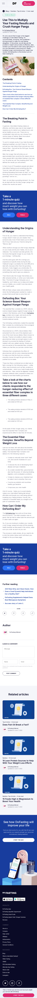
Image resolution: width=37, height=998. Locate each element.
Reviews (5, 920)
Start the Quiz (19, 840)
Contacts (5, 931)
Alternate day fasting (8, 967)
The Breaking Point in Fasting (12, 83)
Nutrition (13, 11)
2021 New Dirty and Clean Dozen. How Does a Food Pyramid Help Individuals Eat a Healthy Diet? (19, 591)
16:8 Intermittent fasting (9, 964)
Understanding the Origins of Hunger (14, 86)
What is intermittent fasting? (10, 956)
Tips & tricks (21, 11)
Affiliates (5, 936)
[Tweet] (5, 613)
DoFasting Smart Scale (9, 914)
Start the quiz (19, 995)
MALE (8, 215)
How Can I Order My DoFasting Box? (14, 109)
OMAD (4, 961)
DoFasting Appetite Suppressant (12, 911)
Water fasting (6, 959)
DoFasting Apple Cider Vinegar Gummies (14, 917)
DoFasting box (10, 513)
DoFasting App (7, 909)
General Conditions (8, 945)
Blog (4, 953)
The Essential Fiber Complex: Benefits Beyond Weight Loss (17, 105)
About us (5, 928)
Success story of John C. (14, 603)
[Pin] (14, 613)
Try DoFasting (27, 3)
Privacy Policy (7, 942)
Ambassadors (6, 939)
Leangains (5, 975)
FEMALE (22, 215)
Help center (6, 934)
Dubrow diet (6, 972)
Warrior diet (6, 969)
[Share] (23, 613)
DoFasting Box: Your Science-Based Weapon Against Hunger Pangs (17, 90)
